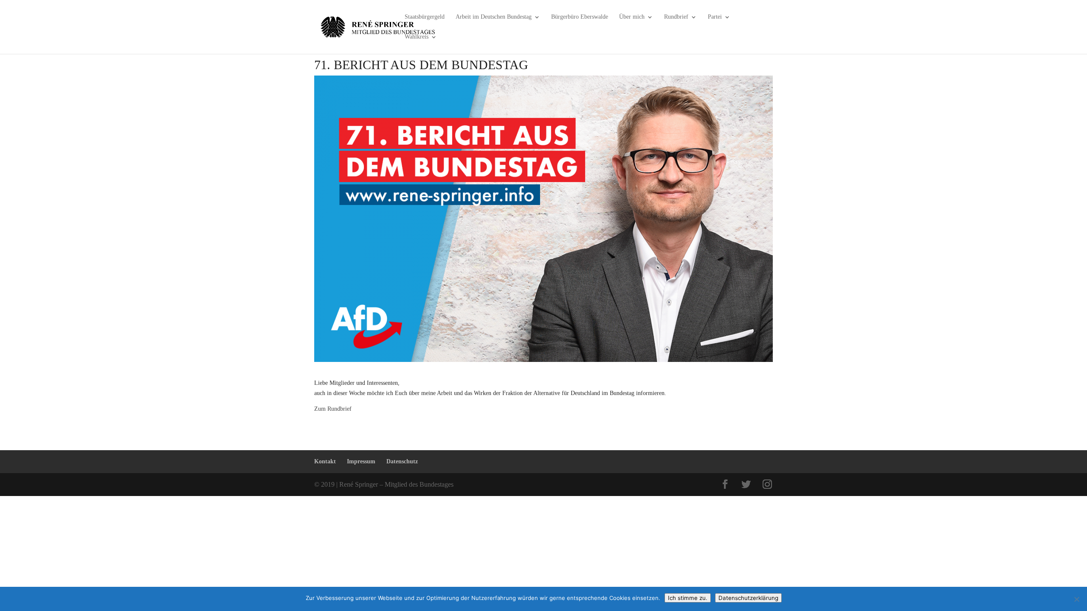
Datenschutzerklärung (748, 597)
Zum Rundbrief (333, 409)
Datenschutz (402, 461)
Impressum (361, 461)
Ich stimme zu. (687, 597)
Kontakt (325, 461)
